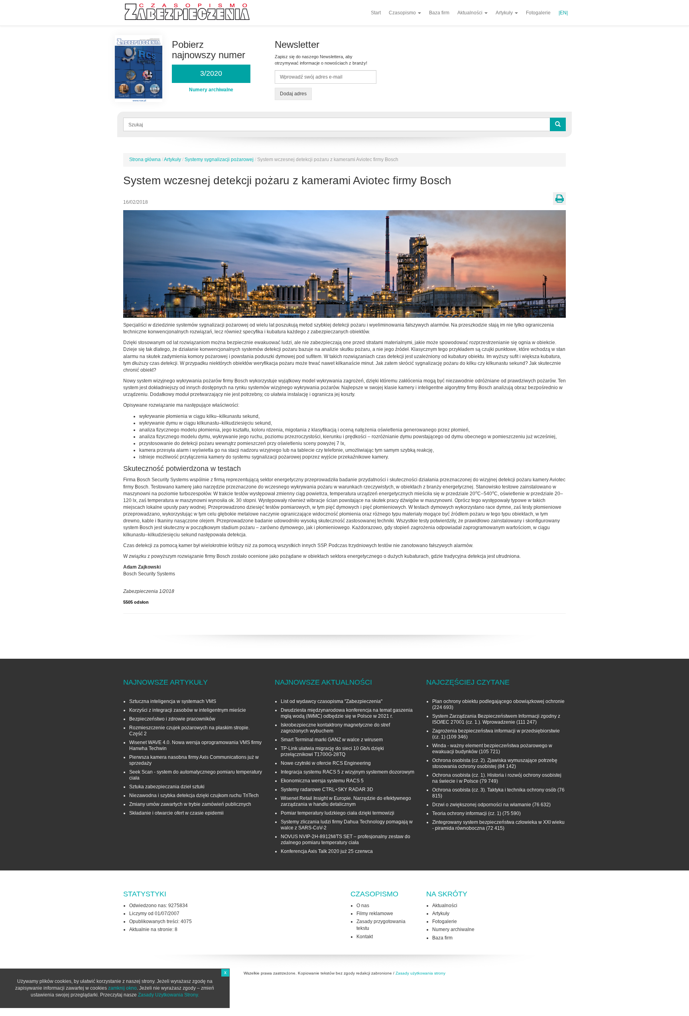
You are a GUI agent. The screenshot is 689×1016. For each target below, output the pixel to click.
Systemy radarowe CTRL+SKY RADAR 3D (327, 789)
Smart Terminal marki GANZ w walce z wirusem (332, 739)
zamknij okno (122, 988)
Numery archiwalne (453, 929)
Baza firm (439, 13)
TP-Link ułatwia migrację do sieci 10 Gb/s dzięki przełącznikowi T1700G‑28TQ (332, 751)
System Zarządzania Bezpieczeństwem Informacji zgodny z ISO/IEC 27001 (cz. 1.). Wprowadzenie (496, 719)
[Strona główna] (190, 12)
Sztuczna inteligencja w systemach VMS (172, 701)
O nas (362, 905)
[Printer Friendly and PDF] (559, 198)
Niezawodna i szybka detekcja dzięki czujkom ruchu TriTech (194, 795)
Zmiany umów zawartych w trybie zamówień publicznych (190, 804)
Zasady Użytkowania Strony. (168, 995)
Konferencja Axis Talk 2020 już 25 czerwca (327, 851)
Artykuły (505, 13)
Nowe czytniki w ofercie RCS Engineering (326, 763)
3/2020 (211, 73)
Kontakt (364, 936)
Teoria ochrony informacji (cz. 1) (466, 813)
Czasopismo (403, 13)
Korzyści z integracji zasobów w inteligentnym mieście (187, 710)
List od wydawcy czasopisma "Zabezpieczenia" (331, 701)
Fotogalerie (538, 13)
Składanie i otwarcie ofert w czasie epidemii (176, 813)
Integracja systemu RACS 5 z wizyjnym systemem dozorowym (347, 772)
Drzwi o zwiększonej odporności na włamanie (481, 804)
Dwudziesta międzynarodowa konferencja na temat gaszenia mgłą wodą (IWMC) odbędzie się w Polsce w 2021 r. (347, 713)
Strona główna (145, 159)
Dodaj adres (293, 93)
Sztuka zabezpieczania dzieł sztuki (167, 787)
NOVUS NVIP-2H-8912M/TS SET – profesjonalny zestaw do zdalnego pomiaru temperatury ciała (345, 839)
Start (376, 13)
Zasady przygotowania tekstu (381, 925)
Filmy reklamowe (374, 913)
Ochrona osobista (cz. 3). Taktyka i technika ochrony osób (494, 790)
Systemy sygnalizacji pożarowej (219, 159)
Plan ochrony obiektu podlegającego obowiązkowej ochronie (498, 701)
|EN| (563, 13)
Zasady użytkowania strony (420, 973)
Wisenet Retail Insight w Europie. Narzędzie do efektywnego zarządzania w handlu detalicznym (346, 801)
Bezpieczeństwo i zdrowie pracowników (172, 719)
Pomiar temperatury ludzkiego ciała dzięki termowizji (337, 813)
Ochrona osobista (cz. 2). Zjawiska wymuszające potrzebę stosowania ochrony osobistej (494, 763)
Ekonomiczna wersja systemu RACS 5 (322, 781)
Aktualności (470, 13)
